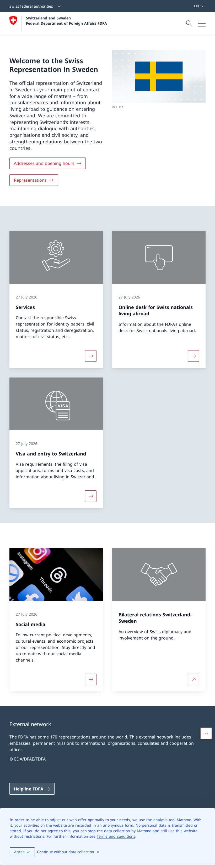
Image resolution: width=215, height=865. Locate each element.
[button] (206, 733)
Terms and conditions (116, 836)
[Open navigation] (202, 23)
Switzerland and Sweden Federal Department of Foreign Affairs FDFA (66, 20)
